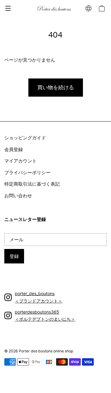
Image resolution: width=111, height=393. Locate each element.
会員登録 (13, 149)
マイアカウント (20, 161)
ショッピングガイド (25, 138)
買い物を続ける (55, 87)
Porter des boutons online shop (46, 351)
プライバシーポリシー (27, 172)
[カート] (103, 8)
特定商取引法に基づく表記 (32, 184)
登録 (14, 256)
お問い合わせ (18, 196)
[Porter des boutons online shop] (54, 8)
